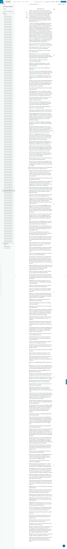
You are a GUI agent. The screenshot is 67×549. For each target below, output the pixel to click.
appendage (31, 103)
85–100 (48, 40)
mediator (40, 132)
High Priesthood (32, 367)
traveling (42, 523)
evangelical (38, 244)
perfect (41, 265)
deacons (48, 354)
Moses (35, 500)
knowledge (41, 389)
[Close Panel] (13, 4)
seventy (35, 523)
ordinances (43, 136)
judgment (37, 394)
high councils (38, 226)
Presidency (34, 76)
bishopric (34, 106)
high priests (37, 312)
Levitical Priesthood (33, 65)
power (33, 134)
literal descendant (44, 111)
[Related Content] (63, 4)
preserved (44, 262)
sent (38, 221)
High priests (32, 80)
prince (46, 324)
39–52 (43, 33)
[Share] (26, 17)
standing (44, 82)
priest (43, 84)
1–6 (29, 23)
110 (0, 289)
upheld (34, 148)
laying (43, 375)
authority (38, 72)
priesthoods (43, 43)
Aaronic (37, 45)
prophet (37, 503)
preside (39, 499)
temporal (47, 378)
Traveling (39, 205)
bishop (35, 116)
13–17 (43, 26)
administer (34, 136)
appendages (31, 61)
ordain (45, 336)
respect (35, 53)
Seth (37, 256)
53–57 (41, 35)
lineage (34, 254)
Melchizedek (35, 48)
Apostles (33, 153)
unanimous (35, 172)
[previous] (16, 275)
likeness (49, 265)
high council (34, 232)
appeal (50, 202)
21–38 (38, 31)
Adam (46, 253)
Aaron (50, 111)
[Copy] (26, 16)
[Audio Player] (64, 546)
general (38, 129)
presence (48, 130)
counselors (37, 397)
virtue (48, 190)
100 (0, 286)
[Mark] (26, 14)
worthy (47, 537)
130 (0, 293)
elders (50, 489)
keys (34, 108)
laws (34, 342)
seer (45, 502)
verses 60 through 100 (35, 14)
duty (46, 534)
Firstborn (31, 130)
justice (46, 463)
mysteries (46, 126)
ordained (43, 256)
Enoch (31, 288)
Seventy (33, 161)
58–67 (50, 36)
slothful (36, 537)
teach (43, 471)
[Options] (65, 4)
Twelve (33, 205)
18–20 (34, 28)
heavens (42, 128)
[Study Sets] (59, 4)
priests (35, 349)
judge (38, 393)
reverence (40, 53)
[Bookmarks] (61, 4)
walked (44, 294)
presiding (34, 346)
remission (46, 138)
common (31, 457)
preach (43, 161)
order (33, 253)
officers (49, 141)
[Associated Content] (53, 9)
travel (44, 495)
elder (37, 67)
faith (44, 190)
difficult (40, 430)
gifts (45, 503)
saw (34, 293)
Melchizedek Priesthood (44, 47)
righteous (41, 185)
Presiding (47, 146)
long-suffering (37, 190)
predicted (37, 330)
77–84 (42, 39)
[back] (1, 4)
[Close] (26, 12)
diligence (46, 535)
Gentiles (44, 210)
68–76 (48, 37)
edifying (30, 472)
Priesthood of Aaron (47, 97)
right (33, 82)
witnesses (41, 153)
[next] (66, 275)
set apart (44, 117)
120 (0, 291)
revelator (48, 502)
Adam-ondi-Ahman (47, 313)
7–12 (30, 24)
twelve (33, 152)
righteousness (36, 188)
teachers (31, 475)
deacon (38, 469)
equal (41, 158)
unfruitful (36, 196)
